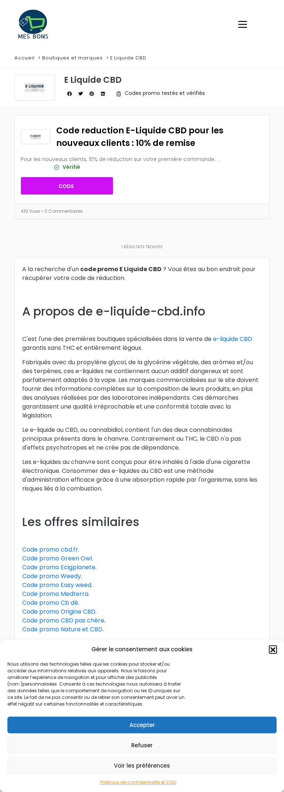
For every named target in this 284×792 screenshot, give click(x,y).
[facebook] (69, 93)
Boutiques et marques (72, 58)
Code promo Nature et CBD (62, 629)
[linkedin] (102, 93)
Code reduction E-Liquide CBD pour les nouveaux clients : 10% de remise (139, 136)
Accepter (142, 725)
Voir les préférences (142, 765)
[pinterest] (91, 93)
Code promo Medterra (55, 594)
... (218, 159)
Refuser (142, 745)
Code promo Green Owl (57, 558)
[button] (273, 649)
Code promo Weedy (51, 576)
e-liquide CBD (232, 339)
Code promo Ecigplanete (58, 567)
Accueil (24, 58)
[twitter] (80, 93)
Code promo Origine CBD (58, 611)
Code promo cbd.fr (50, 549)
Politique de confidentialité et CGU (138, 782)
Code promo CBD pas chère (63, 620)
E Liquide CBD (129, 58)
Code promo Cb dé (50, 602)
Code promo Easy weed (56, 585)
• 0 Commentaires (62, 211)
